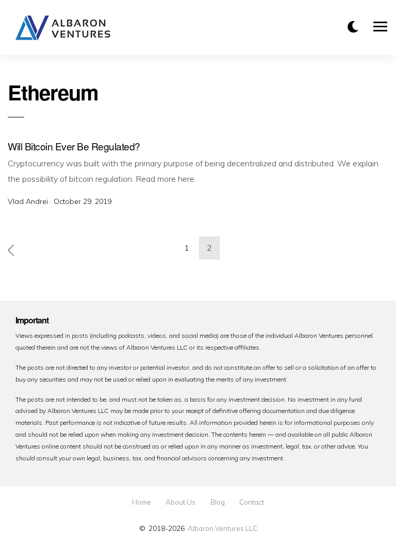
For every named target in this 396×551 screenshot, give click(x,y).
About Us (180, 502)
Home (141, 502)
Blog (217, 502)
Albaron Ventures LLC (222, 528)
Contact (251, 502)
